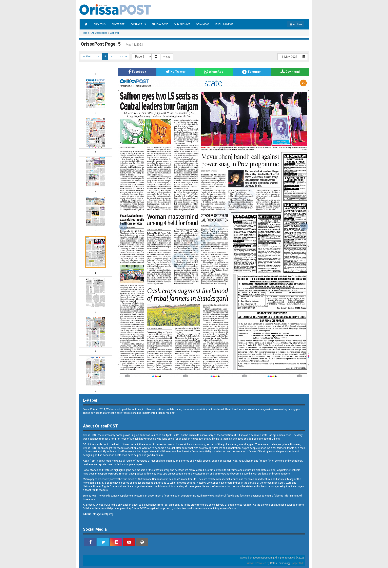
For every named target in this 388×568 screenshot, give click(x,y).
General (114, 32)
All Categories (99, 32)
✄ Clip (166, 56)
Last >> (123, 56)
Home (85, 32)
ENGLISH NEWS (224, 24)
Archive (297, 24)
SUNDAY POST (160, 24)
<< (97, 56)
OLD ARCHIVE (182, 24)
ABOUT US (99, 24)
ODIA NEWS (202, 24)
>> (112, 56)
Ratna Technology (280, 563)
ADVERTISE (118, 24)
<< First (87, 56)
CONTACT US (138, 24)
